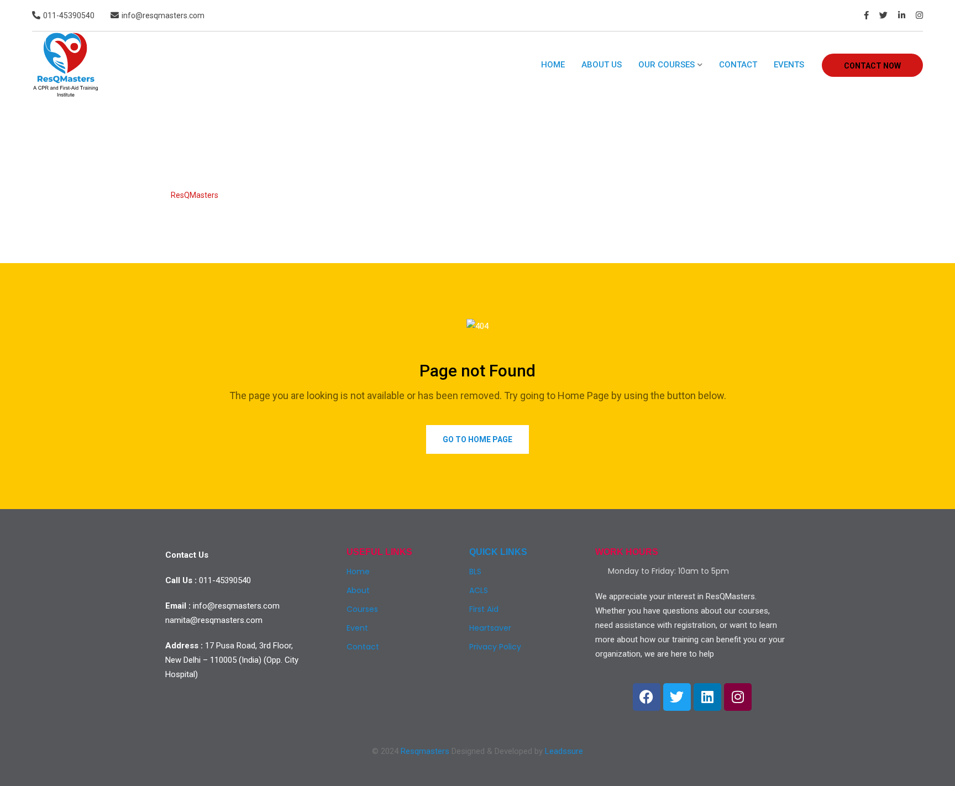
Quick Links (498, 552)
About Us (601, 65)
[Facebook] (646, 697)
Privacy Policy (495, 646)
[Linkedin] (707, 697)
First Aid (484, 609)
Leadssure (564, 751)
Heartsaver (490, 627)
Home (553, 65)
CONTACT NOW (872, 65)
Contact (738, 65)
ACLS (478, 590)
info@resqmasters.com (163, 15)
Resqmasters (425, 751)
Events (789, 65)
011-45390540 (69, 15)
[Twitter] (677, 697)
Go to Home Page (477, 439)
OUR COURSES (666, 65)
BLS (475, 571)
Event (357, 627)
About (358, 590)
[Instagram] (738, 697)
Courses (362, 609)
